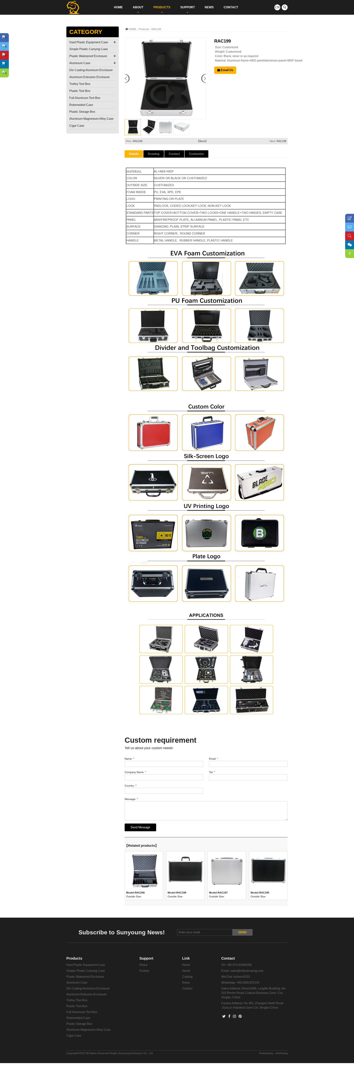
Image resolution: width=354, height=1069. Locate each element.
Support (187, 7)
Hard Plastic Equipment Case (88, 42)
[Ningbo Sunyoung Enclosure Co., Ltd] (72, 7)
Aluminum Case (79, 63)
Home (118, 7)
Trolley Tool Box (79, 83)
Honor (143, 964)
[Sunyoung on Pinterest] (240, 1016)
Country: (130, 785)
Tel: (212, 772)
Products (161, 7)
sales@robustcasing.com (246, 970)
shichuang (282, 1053)
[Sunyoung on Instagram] (234, 1016)
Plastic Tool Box (79, 90)
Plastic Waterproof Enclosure (88, 56)
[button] (204, 78)
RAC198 (281, 141)
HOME (132, 29)
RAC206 (138, 141)
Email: (213, 758)
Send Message (140, 827)
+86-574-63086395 (239, 964)
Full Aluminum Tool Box (84, 97)
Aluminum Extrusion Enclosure (89, 77)
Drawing (153, 153)
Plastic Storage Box (82, 111)
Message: (131, 799)
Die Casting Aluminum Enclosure (91, 70)
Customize (196, 153)
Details (134, 153)
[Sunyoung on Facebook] (229, 1016)
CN (277, 7)
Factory (144, 970)
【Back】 (202, 141)
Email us (226, 70)
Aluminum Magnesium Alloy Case (91, 118)
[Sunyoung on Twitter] (224, 1016)
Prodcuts (144, 29)
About (138, 7)
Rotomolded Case (81, 104)
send (242, 932)
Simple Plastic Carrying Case (88, 49)
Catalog (187, 976)
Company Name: (135, 772)
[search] (285, 7)
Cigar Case (76, 125)
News (209, 7)
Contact (231, 7)
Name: (129, 758)
